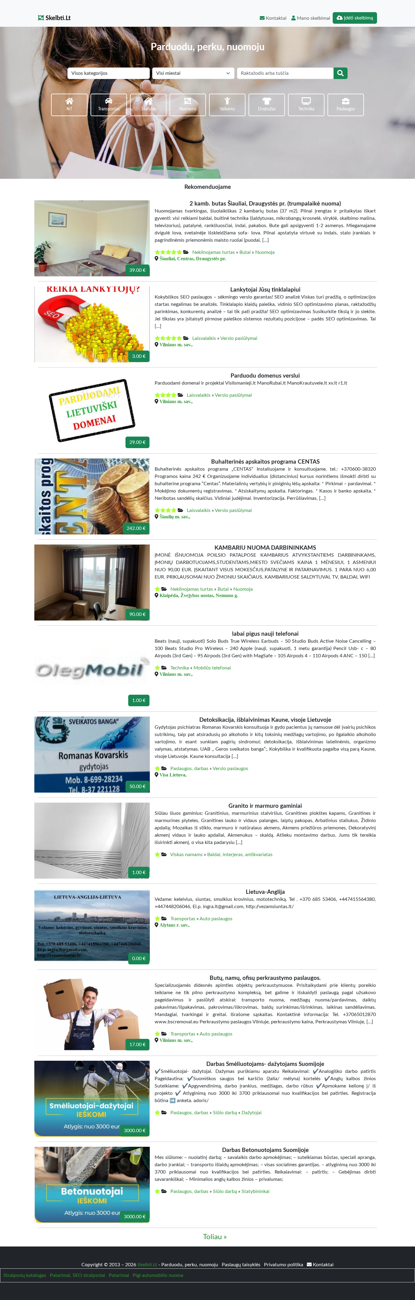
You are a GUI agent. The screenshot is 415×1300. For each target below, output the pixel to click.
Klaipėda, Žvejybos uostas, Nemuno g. (198, 595)
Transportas (182, 918)
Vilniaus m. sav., (176, 344)
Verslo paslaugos (230, 768)
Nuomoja (265, 252)
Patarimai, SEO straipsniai (77, 1275)
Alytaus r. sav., (174, 924)
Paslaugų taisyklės (242, 1264)
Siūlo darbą (225, 1112)
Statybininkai (255, 1191)
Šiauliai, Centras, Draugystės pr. (192, 258)
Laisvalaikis (204, 338)
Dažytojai (252, 1112)
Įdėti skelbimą (358, 18)
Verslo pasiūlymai (238, 338)
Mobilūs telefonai (212, 668)
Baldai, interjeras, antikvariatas (240, 854)
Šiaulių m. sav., (174, 516)
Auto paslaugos (216, 918)
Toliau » (215, 1237)
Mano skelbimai (313, 18)
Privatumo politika (284, 1264)
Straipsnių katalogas (24, 1275)
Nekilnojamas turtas (213, 252)
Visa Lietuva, (173, 774)
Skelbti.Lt (57, 18)
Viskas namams (186, 854)
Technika (179, 668)
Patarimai (119, 1275)
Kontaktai (275, 18)
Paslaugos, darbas (189, 768)
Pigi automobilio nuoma (158, 1275)
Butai (245, 252)
